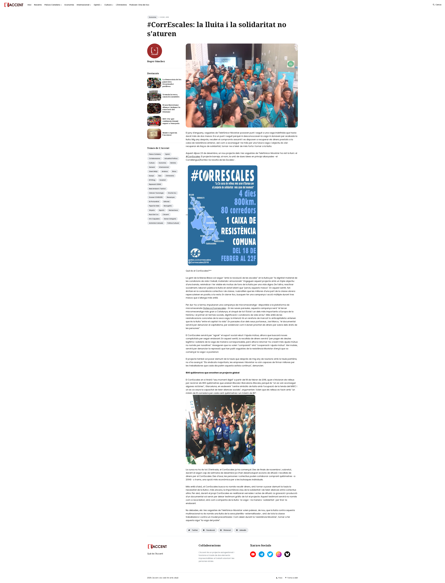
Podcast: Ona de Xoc (139, 4)
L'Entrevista (121, 4)
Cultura (151, 163)
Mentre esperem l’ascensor (169, 134)
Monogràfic (168, 206)
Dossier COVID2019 (155, 197)
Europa (151, 176)
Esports (161, 210)
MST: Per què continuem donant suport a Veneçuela (170, 121)
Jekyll (176, 578)
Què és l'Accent (155, 553)
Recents (38, 4)
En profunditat (154, 202)
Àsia (159, 176)
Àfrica (174, 171)
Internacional (164, 167)
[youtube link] (253, 554)
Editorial (166, 202)
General (152, 167)
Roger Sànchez (156, 61)
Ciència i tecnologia (156, 193)
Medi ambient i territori (157, 189)
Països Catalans (155, 154)
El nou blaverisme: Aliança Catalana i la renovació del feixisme (171, 108)
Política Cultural (173, 223)
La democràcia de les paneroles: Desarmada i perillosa (171, 82)
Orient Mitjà (153, 171)
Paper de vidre (154, 206)
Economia (69, 4)
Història (173, 163)
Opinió (167, 154)
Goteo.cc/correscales (214, 308)
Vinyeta (152, 210)
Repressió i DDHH (155, 184)
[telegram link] (261, 554)
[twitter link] (270, 554)
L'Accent (166, 214)
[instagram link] (278, 554)
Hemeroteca (173, 210)
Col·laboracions (154, 158)
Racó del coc (153, 214)
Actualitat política (171, 158)
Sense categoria (170, 219)
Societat (163, 180)
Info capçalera (154, 219)
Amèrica (165, 171)
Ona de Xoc (172, 193)
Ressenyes (171, 197)
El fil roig (152, 180)
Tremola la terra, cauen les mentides (171, 95)
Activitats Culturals (156, 223)
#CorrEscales (193, 156)
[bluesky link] (287, 554)
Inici (29, 4)
